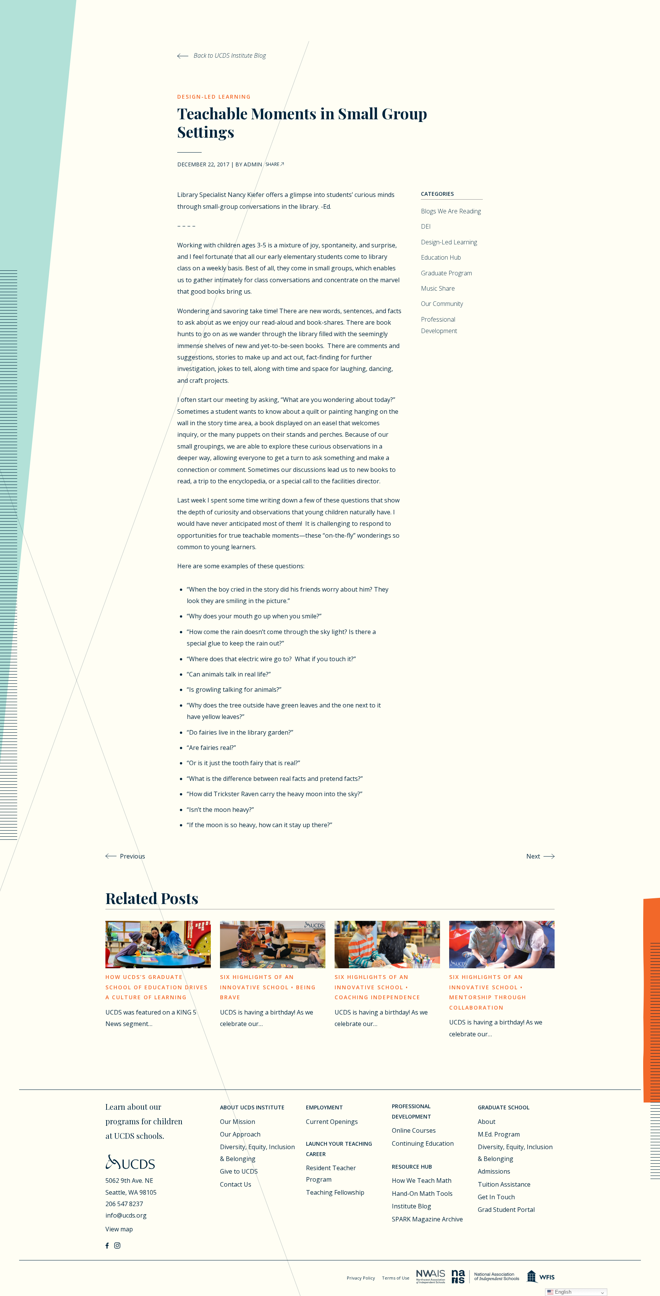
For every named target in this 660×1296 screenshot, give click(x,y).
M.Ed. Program (499, 1134)
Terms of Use (395, 1278)
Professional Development (411, 1111)
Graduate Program (446, 273)
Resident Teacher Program (331, 1174)
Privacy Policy (361, 1278)
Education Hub (441, 257)
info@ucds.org (126, 1215)
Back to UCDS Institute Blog (229, 55)
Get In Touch (496, 1197)
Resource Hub (412, 1166)
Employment (324, 1107)
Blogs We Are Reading (451, 211)
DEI (426, 226)
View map (119, 1229)
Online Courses (414, 1130)
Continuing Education (423, 1143)
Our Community (442, 303)
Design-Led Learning (214, 96)
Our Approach (240, 1134)
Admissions (494, 1171)
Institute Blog (411, 1206)
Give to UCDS (239, 1171)
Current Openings (332, 1121)
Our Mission (237, 1121)
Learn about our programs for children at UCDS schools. (144, 1121)
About (486, 1121)
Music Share (438, 288)
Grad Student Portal (506, 1209)
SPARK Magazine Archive (427, 1219)
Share (272, 164)
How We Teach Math (421, 1180)
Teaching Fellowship (335, 1192)
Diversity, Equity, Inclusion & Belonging (257, 1153)
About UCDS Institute (252, 1107)
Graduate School (503, 1107)
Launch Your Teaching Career (339, 1149)
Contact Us (235, 1184)
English (562, 1292)
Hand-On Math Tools (422, 1193)
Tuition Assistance (504, 1184)
